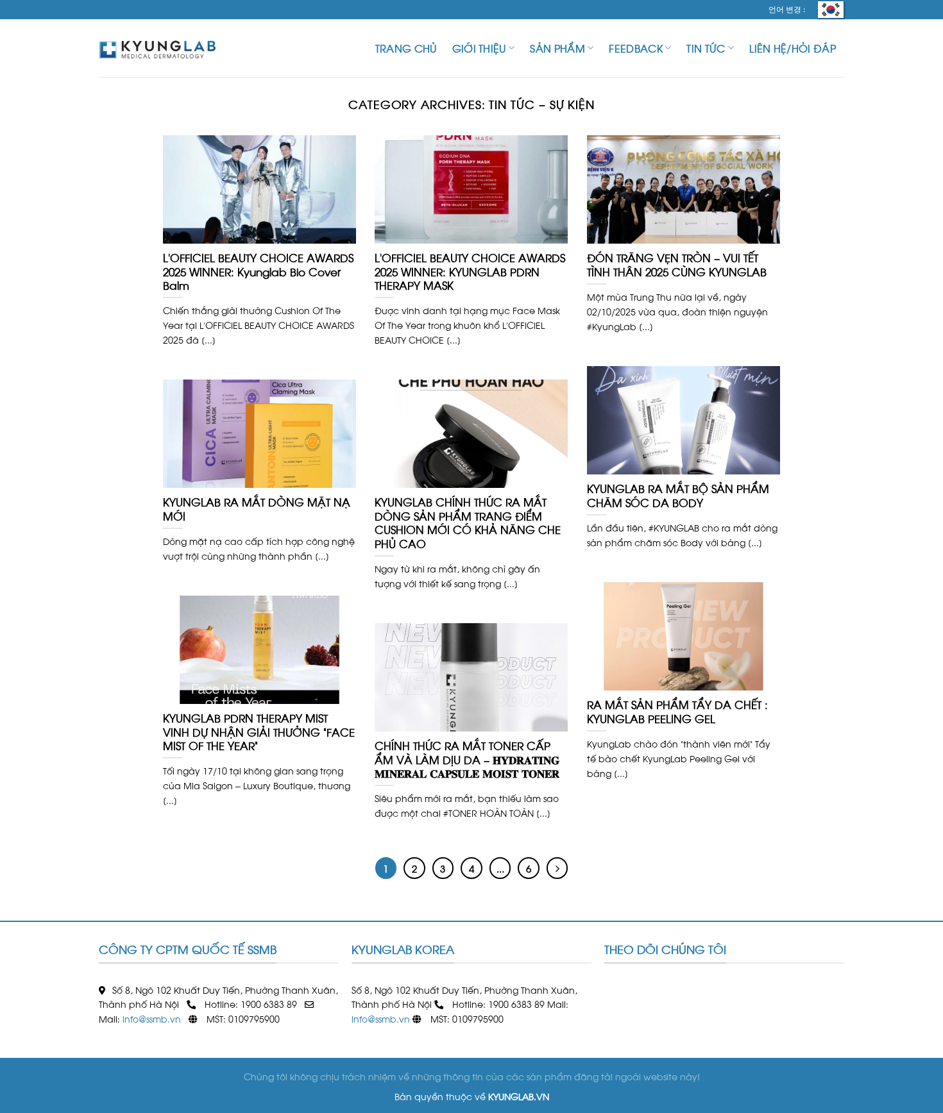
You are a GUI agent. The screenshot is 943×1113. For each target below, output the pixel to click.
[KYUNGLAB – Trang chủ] (163, 48)
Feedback (636, 47)
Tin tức (705, 47)
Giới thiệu (479, 47)
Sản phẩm (557, 47)
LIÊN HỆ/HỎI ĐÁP (792, 47)
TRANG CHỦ (406, 47)
